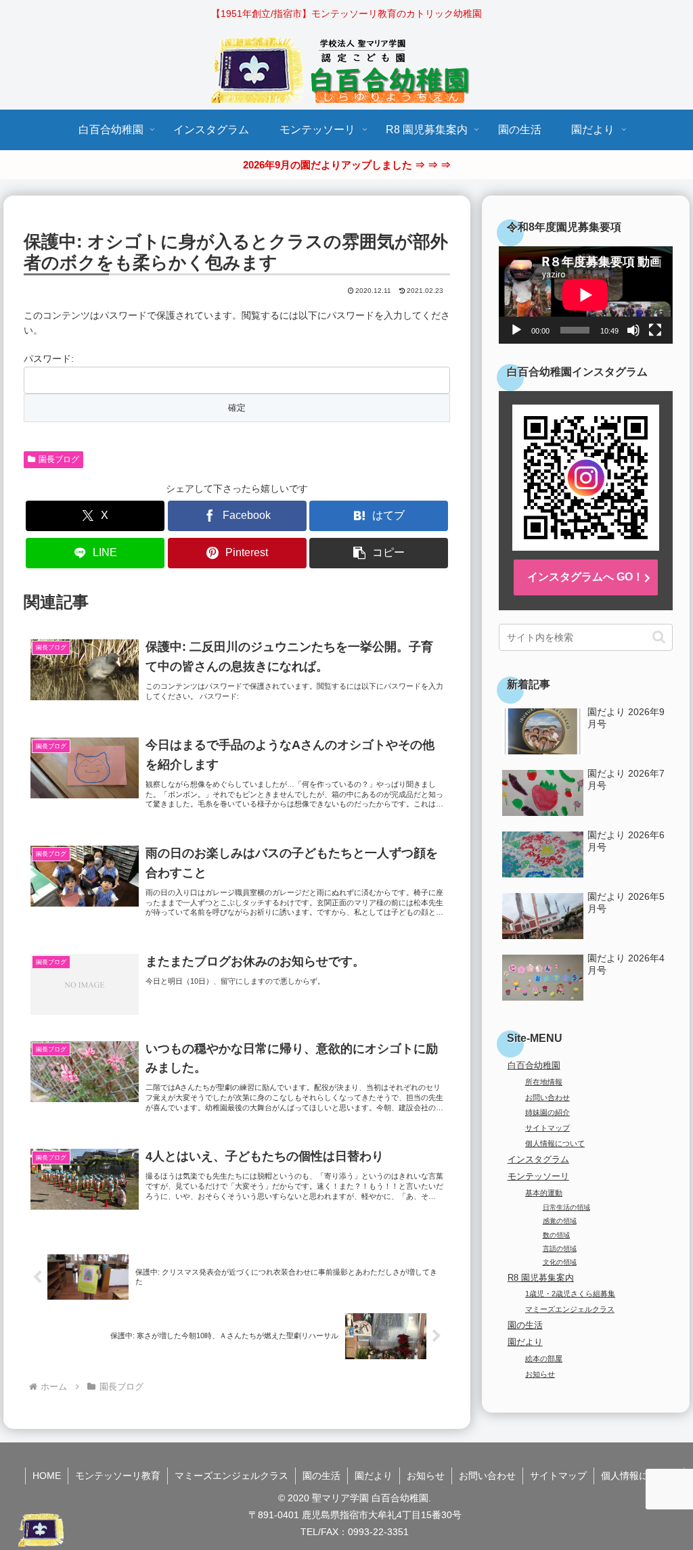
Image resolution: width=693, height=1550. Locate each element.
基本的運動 (543, 1193)
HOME (46, 1475)
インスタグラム (538, 1159)
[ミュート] (633, 330)
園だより (525, 1342)
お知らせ (540, 1374)
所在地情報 (543, 1082)
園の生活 (525, 1325)
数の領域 (556, 1235)
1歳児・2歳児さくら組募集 (570, 1294)
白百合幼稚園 (534, 1065)
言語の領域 (560, 1248)
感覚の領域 (560, 1221)
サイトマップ (547, 1128)
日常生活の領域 (566, 1207)
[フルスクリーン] (655, 330)
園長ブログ (59, 459)
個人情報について (555, 1143)
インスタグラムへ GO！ (585, 577)
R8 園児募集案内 (541, 1278)
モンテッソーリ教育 (117, 1475)
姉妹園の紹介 (547, 1112)
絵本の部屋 (543, 1358)
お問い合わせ (547, 1097)
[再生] (516, 330)
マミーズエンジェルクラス (569, 1309)
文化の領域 (560, 1262)
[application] (585, 295)
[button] (378, 553)
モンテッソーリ (538, 1176)
